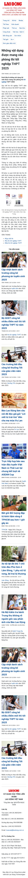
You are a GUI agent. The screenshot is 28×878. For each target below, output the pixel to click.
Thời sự (14, 28)
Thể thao (6, 24)
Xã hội (14, 20)
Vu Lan (16, 429)
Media (21, 20)
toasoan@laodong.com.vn (15, 830)
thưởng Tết (11, 383)
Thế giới (5, 39)
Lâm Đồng (5, 580)
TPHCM (4, 530)
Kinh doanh (15, 24)
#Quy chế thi (9, 239)
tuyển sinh (14, 288)
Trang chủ (6, 20)
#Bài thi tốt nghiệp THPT (13, 243)
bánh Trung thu (18, 631)
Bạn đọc (22, 28)
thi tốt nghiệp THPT (14, 335)
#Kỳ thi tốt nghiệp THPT (13, 241)
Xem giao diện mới (9, 43)
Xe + (12, 39)
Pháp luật (6, 28)
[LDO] (14, 260)
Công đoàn (6, 32)
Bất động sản (7, 36)
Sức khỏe (17, 36)
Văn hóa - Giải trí (18, 32)
